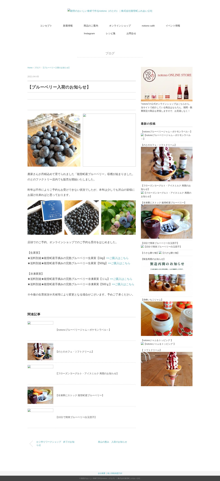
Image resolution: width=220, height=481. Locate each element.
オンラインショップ (120, 25)
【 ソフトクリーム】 (151, 350)
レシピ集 (111, 33)
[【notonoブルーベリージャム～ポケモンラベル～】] (166, 135)
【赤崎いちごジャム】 (152, 299)
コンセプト (46, 25)
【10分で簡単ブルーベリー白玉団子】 (76, 417)
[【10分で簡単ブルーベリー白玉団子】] (161, 247)
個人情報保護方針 (114, 473)
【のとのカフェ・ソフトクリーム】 (75, 351)
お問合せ (131, 33)
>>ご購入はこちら (117, 258)
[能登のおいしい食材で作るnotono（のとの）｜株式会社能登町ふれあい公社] (110, 10)
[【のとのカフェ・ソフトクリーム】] (166, 148)
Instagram (89, 33)
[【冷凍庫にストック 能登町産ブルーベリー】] (166, 206)
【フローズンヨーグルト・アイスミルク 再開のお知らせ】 (87, 373)
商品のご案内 (91, 25)
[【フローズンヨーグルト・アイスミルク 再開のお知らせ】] (166, 193)
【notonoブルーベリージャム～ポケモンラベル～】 (83, 329)
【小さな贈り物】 (150, 253)
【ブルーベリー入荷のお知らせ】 (56, 68)
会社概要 (101, 473)
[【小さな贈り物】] (169, 253)
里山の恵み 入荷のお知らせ (112, 442)
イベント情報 (173, 25)
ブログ (110, 53)
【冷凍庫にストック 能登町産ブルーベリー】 (80, 395)
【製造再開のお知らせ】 (153, 259)
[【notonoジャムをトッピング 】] (158, 344)
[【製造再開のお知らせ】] (166, 263)
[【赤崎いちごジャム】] (166, 303)
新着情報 (68, 25)
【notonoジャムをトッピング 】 (157, 340)
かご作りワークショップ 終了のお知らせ (55, 443)
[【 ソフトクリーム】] (166, 354)
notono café (148, 25)
